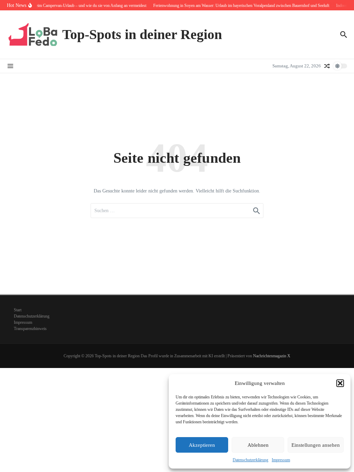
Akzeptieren (202, 445)
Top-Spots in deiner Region (142, 34)
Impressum (281, 459)
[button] (340, 383)
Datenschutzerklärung (250, 459)
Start (17, 310)
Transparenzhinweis (30, 328)
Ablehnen (258, 445)
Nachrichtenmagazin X (271, 355)
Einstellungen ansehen (315, 445)
